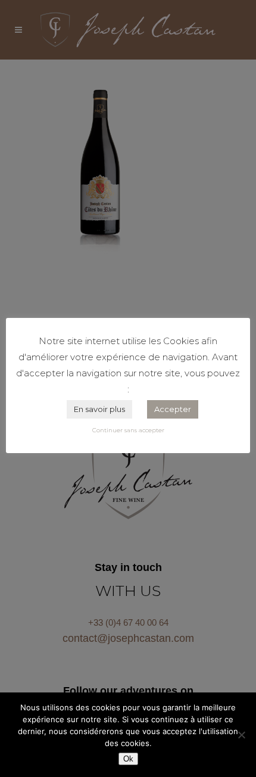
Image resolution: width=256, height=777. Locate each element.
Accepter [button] (172, 409)
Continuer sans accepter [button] (128, 430)
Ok (128, 758)
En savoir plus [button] (99, 409)
